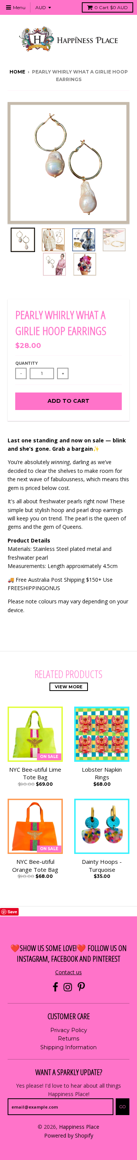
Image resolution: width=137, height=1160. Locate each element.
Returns (68, 1038)
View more (69, 686)
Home (17, 72)
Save (12, 911)
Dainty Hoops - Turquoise (102, 865)
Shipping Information (68, 1047)
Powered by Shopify (68, 1135)
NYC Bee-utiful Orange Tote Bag (35, 865)
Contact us (68, 972)
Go (122, 1106)
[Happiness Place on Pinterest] (81, 987)
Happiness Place (79, 1126)
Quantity (26, 363)
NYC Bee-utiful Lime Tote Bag (35, 773)
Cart (111, 7)
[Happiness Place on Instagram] (68, 987)
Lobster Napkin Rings (102, 773)
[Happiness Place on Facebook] (55, 987)
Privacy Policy (68, 1030)
